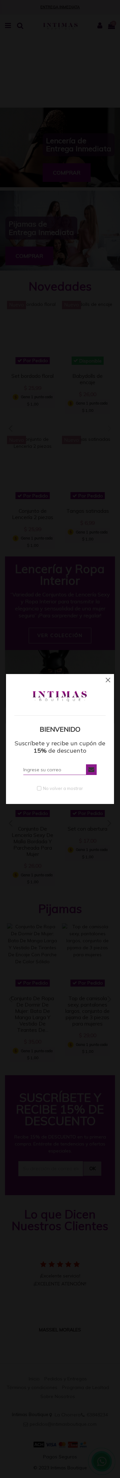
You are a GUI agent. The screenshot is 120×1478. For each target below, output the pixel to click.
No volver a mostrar (63, 788)
